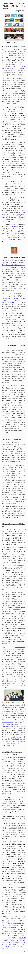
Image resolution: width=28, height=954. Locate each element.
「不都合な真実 (13, 226)
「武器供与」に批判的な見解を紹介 (15, 923)
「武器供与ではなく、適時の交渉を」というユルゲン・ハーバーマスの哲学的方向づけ (13, 944)
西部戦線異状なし (13, 51)
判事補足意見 (15, 739)
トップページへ (22, 952)
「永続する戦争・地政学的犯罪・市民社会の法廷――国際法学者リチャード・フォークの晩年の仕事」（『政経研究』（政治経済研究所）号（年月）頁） (13, 267)
